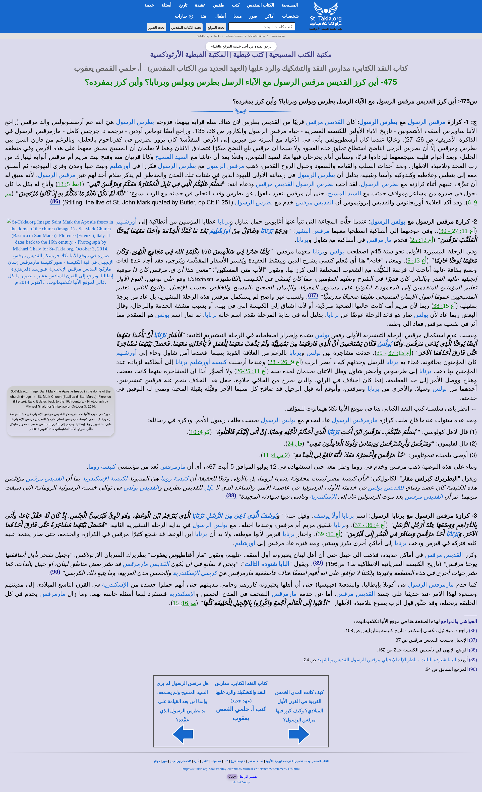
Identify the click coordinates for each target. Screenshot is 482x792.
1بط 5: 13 (69, 184)
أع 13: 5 (417, 260)
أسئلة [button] (166, 5)
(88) (231, 495)
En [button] (204, 16)
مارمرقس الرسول (355, 420)
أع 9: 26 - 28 (285, 362)
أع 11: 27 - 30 (457, 231)
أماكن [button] (270, 16)
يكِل (209, 487)
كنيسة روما (102, 466)
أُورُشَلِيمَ (219, 231)
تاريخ (233, 761)
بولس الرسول (387, 221)
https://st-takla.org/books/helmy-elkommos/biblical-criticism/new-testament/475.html (241, 769)
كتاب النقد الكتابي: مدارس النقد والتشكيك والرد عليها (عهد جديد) (241, 692)
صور (164, 761)
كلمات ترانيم (184, 761)
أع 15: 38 (444, 305)
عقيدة (241, 761)
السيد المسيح (172, 157)
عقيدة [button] (200, 5)
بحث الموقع (216, 27)
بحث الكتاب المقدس (186, 27)
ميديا (172, 761)
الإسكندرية (323, 496)
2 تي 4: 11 (275, 455)
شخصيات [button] (292, 16)
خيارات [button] (182, 16)
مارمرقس (379, 240)
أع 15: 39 (329, 534)
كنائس (205, 761)
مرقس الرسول (427, 122)
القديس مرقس (325, 122)
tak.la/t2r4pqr (241, 782)
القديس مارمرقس (146, 564)
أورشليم (120, 166)
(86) (55, 201)
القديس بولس (141, 487)
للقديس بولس (386, 487)
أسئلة (260, 761)
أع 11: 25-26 (251, 371)
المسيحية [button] (290, 5)
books (217, 36)
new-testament (278, 36)
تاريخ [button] (183, 5)
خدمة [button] (149, 5)
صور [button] (253, 16)
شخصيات (216, 761)
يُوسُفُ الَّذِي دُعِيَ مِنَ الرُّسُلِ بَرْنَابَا (234, 515)
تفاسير (299, 761)
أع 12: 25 (422, 240)
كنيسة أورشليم (208, 362)
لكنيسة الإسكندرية (105, 478)
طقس (251, 761)
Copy (232, 776)
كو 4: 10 (200, 432)
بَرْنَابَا (267, 231)
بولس (337, 251)
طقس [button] (218, 5)
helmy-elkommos (234, 36)
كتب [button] (235, 5)
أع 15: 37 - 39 (394, 352)
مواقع (157, 761)
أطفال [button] (220, 16)
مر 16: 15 (184, 603)
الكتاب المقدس (320, 761)
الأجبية (269, 761)
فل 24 (294, 443)
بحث (307, 761)
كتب (226, 761)
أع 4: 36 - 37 (370, 525)
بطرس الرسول (378, 122)
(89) (318, 562)
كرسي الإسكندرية (195, 573)
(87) (313, 295)
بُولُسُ (384, 343)
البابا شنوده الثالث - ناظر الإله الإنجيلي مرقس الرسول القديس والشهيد (386, 659)
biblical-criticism (257, 36)
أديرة (196, 761)
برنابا (224, 221)
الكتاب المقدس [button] (260, 5)
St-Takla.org (203, 36)
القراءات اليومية (284, 761)
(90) (55, 571)
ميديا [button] (237, 16)
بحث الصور (156, 27)
